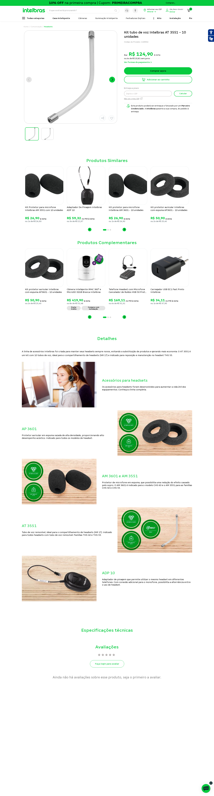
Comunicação (36, 27)
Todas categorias (35, 18)
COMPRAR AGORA (158, 79)
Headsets (48, 27)
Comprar (170, 3)
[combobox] (83, 10)
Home (26, 27)
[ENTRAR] (174, 10)
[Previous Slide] (89, 229)
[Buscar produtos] (116, 10)
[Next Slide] (124, 229)
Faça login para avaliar (107, 664)
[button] (103, 118)
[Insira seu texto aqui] (35, 11)
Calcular (183, 93)
